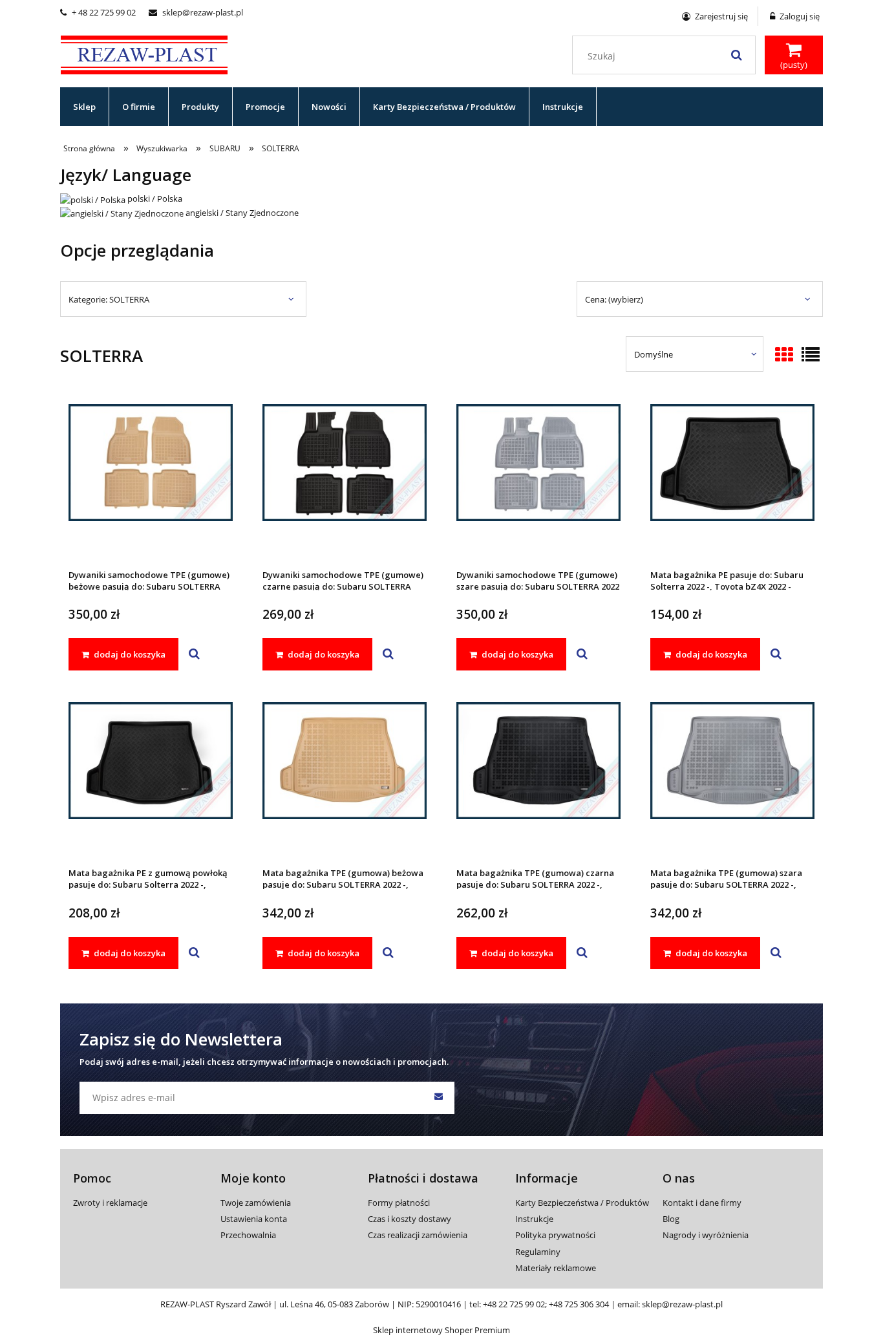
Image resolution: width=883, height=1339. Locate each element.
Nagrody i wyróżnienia (706, 1235)
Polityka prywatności (555, 1235)
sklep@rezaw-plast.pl (196, 12)
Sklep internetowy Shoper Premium (441, 1330)
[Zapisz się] (438, 1098)
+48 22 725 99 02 (514, 1304)
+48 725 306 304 (579, 1304)
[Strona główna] (144, 53)
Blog (671, 1219)
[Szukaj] (736, 55)
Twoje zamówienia (255, 1202)
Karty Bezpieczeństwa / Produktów (582, 1202)
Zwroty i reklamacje (110, 1202)
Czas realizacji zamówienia (417, 1235)
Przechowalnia (248, 1235)
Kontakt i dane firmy (702, 1202)
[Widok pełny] (811, 356)
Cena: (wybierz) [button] (614, 299)
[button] (194, 654)
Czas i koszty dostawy (409, 1219)
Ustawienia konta (253, 1219)
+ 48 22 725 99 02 (98, 12)
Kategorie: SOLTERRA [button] (109, 299)
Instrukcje (534, 1219)
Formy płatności (399, 1202)
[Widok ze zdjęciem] (784, 356)
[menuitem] (84, 106)
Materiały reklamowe (555, 1268)
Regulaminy (537, 1252)
